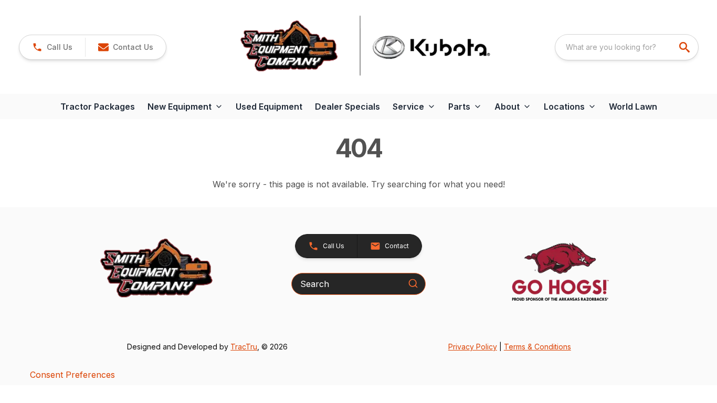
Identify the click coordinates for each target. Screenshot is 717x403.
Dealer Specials (347, 106)
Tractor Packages (97, 106)
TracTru (243, 346)
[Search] (413, 283)
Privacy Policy (472, 346)
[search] (685, 47)
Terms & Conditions (537, 346)
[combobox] (626, 47)
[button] (52, 47)
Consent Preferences (72, 374)
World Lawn (633, 106)
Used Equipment (269, 106)
